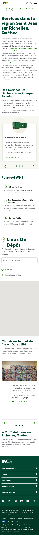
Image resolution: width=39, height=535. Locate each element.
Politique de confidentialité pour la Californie (16, 525)
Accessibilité (6, 515)
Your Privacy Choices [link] (13, 521)
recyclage (13, 48)
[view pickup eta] (27, 3)
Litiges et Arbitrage (27, 512)
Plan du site (6, 510)
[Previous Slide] (5, 166)
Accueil (5, 9)
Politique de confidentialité (22, 510)
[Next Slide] (34, 166)
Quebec (33, 9)
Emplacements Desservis (19, 9)
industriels (16, 51)
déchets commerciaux (29, 48)
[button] (35, 3)
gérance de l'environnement (12, 63)
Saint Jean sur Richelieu (11, 11)
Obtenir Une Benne (12, 157)
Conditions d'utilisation (9, 512)
